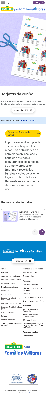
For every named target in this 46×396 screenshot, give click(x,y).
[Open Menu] (3, 2)
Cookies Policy (27, 393)
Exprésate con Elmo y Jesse (33, 301)
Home (4, 120)
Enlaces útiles (28, 276)
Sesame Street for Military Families (23, 9)
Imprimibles (13, 120)
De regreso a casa (8, 283)
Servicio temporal (8, 320)
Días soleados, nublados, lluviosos (32, 289)
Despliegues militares (9, 287)
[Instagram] (22, 110)
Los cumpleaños (7, 312)
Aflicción (4, 272)
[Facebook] (26, 110)
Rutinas (4, 316)
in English (39, 2)
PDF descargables (30, 272)
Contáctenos (28, 336)
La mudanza (6, 294)
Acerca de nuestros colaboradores (30, 316)
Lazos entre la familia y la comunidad (10, 299)
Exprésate (5, 291)
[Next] (42, 232)
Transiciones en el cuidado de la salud (11, 324)
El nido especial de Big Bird (33, 297)
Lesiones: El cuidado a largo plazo (11, 308)
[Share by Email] (31, 110)
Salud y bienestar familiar (11, 280)
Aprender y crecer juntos (10, 276)
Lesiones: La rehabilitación (11, 303)
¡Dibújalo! (26, 294)
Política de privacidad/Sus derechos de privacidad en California (33, 325)
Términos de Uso (29, 320)
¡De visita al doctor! (30, 284)
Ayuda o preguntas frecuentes (30, 310)
